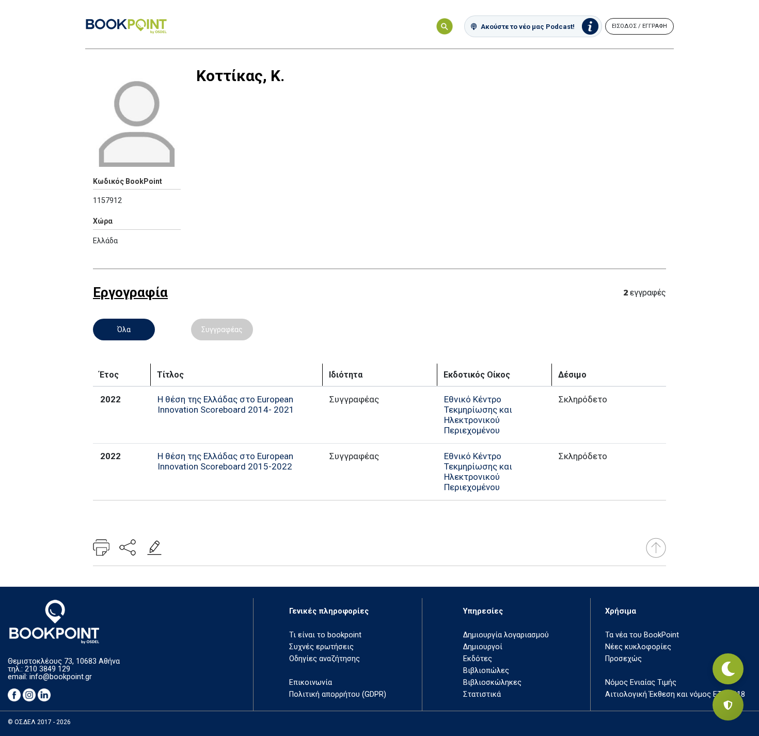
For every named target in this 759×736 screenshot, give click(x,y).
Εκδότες (477, 658)
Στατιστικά (482, 694)
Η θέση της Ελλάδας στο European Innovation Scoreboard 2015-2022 (225, 461)
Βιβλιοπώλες (486, 670)
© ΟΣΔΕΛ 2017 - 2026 (39, 722)
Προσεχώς (623, 658)
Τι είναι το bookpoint (325, 635)
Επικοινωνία (310, 682)
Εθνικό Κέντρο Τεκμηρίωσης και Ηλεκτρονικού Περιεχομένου (478, 414)
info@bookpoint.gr (60, 676)
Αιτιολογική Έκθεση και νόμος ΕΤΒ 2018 (675, 694)
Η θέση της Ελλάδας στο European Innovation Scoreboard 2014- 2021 (225, 404)
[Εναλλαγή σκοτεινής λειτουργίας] (728, 668)
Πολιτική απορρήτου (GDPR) (337, 694)
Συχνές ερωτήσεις (321, 647)
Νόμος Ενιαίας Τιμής (640, 682)
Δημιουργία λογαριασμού (506, 635)
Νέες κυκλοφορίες (638, 647)
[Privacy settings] (728, 705)
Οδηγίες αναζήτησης (324, 658)
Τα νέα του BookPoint (642, 635)
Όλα (124, 329)
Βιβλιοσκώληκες (492, 682)
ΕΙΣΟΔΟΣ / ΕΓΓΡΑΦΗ (639, 26)
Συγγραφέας (222, 329)
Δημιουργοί (482, 647)
